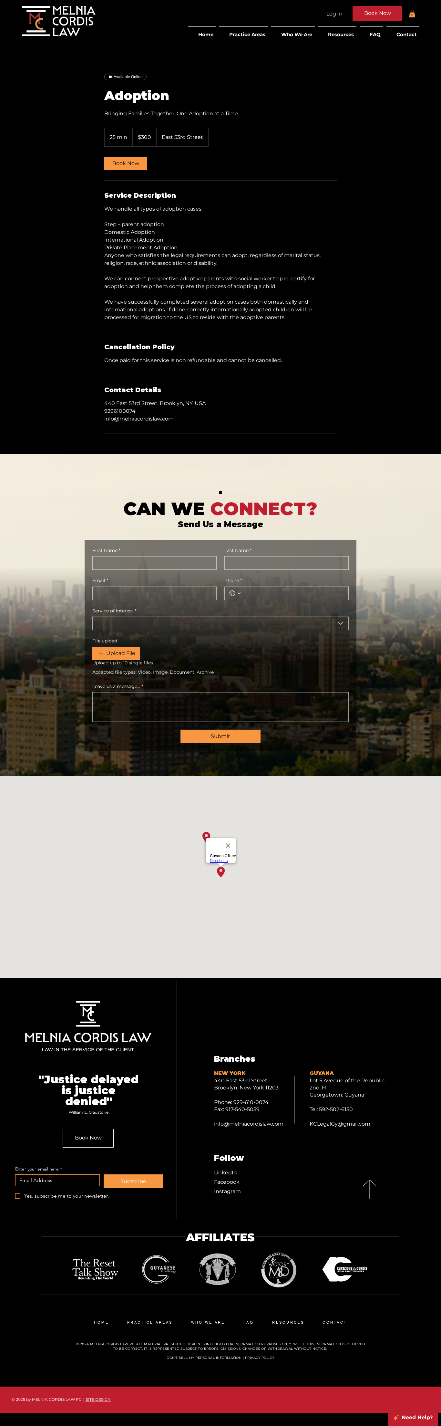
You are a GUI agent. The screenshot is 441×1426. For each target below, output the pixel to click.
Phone (233, 580)
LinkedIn (225, 1173)
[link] (125, 163)
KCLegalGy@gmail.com (340, 1124)
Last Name (237, 550)
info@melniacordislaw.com (248, 1124)
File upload (104, 641)
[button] (412, 13)
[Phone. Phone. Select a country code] (235, 593)
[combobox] (220, 623)
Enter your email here (38, 1169)
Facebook (227, 1182)
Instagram (227, 1191)
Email (100, 580)
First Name (106, 550)
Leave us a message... (117, 686)
